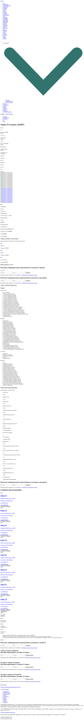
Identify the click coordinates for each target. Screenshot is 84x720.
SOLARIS (5, 28)
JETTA (4, 38)
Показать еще (4, 611)
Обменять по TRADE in (5, 238)
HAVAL (5, 12)
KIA (4, 3)
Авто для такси (9, 102)
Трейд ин (5, 108)
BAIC (4, 32)
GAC (4, 16)
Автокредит (6, 104)
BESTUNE (5, 22)
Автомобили (6, 117)
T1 (3, 120)
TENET (5, 23)
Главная (5, 116)
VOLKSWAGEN (7, 5)
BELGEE (5, 17)
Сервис (4, 109)
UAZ (4, 10)
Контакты (5, 110)
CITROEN (5, 18)
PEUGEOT (5, 19)
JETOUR (5, 35)
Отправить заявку (29, 655)
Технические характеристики (10, 285)
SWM (4, 26)
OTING (4, 37)
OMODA (5, 30)
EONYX (5, 24)
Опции (2, 285)
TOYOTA (5, 13)
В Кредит (8, 506)
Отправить (28, 272)
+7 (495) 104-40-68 (7, 111)
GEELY (5, 11)
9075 (4, 121)
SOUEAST (5, 21)
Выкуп (4, 107)
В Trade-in (3, 506)
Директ (4, 106)
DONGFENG (6, 15)
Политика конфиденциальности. (8, 712)
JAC (4, 29)
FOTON (5, 9)
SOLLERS (5, 25)
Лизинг (4, 103)
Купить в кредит (15, 238)
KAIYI (4, 31)
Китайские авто (9, 101)
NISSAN (5, 8)
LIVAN (4, 34)
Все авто (8, 100)
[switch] (1, 243)
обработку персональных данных (29, 275)
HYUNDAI (5, 4)
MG (4, 36)
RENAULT (5, 6)
